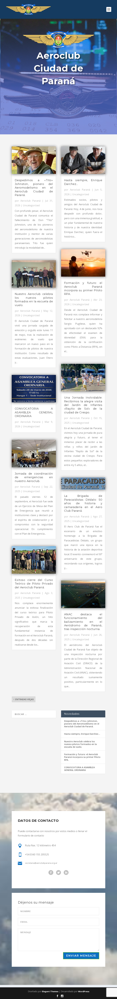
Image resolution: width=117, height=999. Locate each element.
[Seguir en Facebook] (50, 872)
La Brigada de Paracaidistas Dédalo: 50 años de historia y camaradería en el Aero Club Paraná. (83, 503)
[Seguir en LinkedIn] (66, 872)
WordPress (83, 991)
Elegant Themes (50, 991)
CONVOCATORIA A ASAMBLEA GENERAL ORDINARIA (34, 412)
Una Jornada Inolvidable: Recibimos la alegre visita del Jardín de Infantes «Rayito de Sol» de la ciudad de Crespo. (83, 405)
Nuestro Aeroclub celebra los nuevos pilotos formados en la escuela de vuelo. (80, 744)
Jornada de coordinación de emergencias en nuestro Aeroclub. (34, 477)
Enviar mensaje (81, 955)
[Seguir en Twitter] (58, 872)
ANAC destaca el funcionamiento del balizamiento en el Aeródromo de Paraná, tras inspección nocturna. (83, 622)
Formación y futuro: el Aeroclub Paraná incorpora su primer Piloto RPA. (82, 757)
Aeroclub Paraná (30, 200)
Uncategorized (31, 205)
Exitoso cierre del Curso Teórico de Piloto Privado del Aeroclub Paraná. (34, 583)
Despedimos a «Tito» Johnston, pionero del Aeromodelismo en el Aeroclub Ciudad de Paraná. (34, 188)
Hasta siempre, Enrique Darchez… (82, 733)
